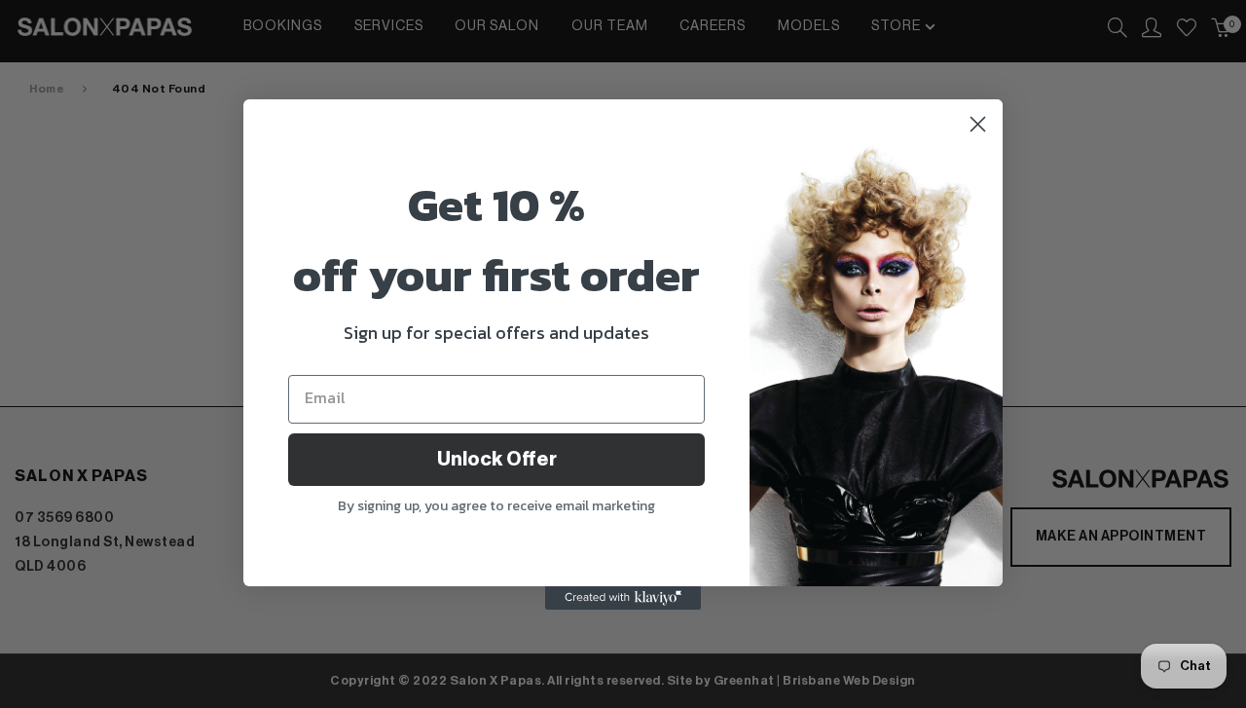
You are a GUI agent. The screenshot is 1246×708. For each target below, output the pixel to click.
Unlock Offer (497, 459)
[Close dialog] (978, 124)
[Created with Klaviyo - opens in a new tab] (623, 598)
